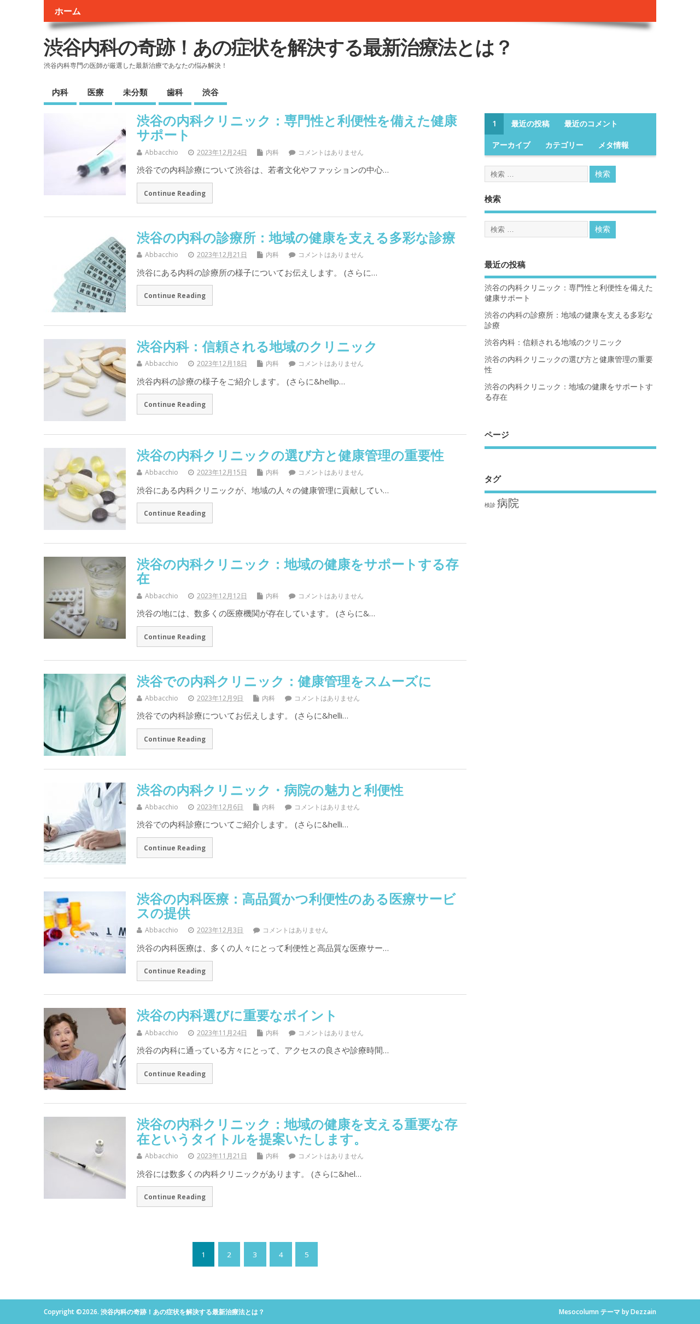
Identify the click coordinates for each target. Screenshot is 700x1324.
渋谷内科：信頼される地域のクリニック (257, 346)
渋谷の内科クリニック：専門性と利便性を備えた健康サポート (297, 127)
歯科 (175, 91)
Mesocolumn (579, 1311)
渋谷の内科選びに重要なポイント (237, 1015)
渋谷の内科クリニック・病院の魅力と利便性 (270, 789)
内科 (60, 91)
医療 (96, 91)
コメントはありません (331, 152)
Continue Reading (175, 193)
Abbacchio (161, 152)
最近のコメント (591, 124)
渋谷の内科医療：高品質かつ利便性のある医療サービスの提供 (296, 905)
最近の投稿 (530, 124)
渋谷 (210, 91)
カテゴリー (564, 145)
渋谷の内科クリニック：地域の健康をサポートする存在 (298, 571)
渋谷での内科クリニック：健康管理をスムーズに (284, 681)
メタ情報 (613, 145)
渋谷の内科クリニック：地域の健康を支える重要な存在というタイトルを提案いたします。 (297, 1131)
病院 (508, 502)
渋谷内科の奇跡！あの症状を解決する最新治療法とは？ (278, 46)
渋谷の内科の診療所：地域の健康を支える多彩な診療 (296, 237)
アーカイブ (511, 145)
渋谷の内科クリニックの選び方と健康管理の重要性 (290, 455)
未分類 (135, 91)
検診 (490, 505)
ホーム (68, 11)
